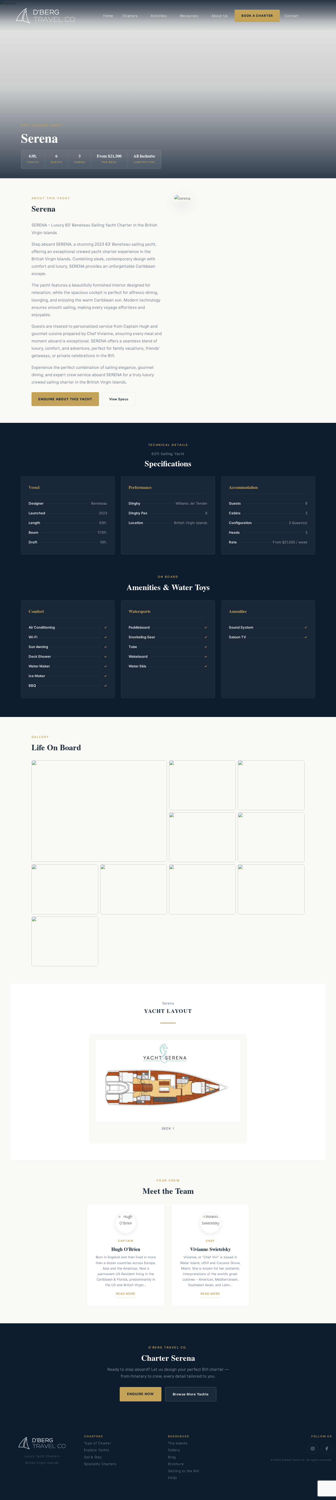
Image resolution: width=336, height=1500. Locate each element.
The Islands (177, 1443)
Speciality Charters (100, 1464)
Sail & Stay (93, 1457)
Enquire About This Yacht (65, 399)
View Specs (119, 399)
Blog (172, 1457)
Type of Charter (97, 1443)
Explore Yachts (96, 1450)
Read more (125, 1294)
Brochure (176, 1464)
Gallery (174, 1450)
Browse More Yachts (191, 1394)
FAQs (172, 1478)
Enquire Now (140, 1394)
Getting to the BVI (183, 1471)
